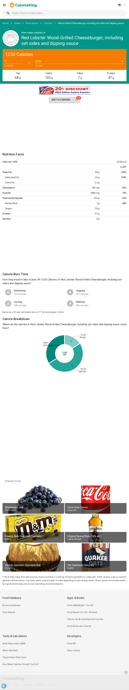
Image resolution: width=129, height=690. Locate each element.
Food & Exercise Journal (79, 626)
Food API (71, 643)
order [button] (38, 61)
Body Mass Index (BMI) (14, 643)
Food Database (12, 598)
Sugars (8, 208)
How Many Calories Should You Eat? (21, 664)
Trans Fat (9, 182)
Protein (6, 213)
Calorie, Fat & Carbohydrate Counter (85, 619)
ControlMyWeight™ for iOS (80, 605)
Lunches (48, 23)
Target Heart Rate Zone (14, 657)
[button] (121, 5)
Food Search (9, 612)
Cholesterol (9, 187)
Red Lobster (32, 23)
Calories (7, 162)
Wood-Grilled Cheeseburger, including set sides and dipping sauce (91, 23)
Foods (17, 23)
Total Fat (7, 172)
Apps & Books (76, 598)
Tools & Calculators (15, 636)
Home (6, 23)
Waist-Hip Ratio (10, 650)
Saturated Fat (12, 177)
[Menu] (4, 5)
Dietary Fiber (11, 203)
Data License (73, 650)
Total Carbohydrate (13, 198)
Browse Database (11, 605)
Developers (74, 636)
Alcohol (7, 219)
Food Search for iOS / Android (82, 612)
